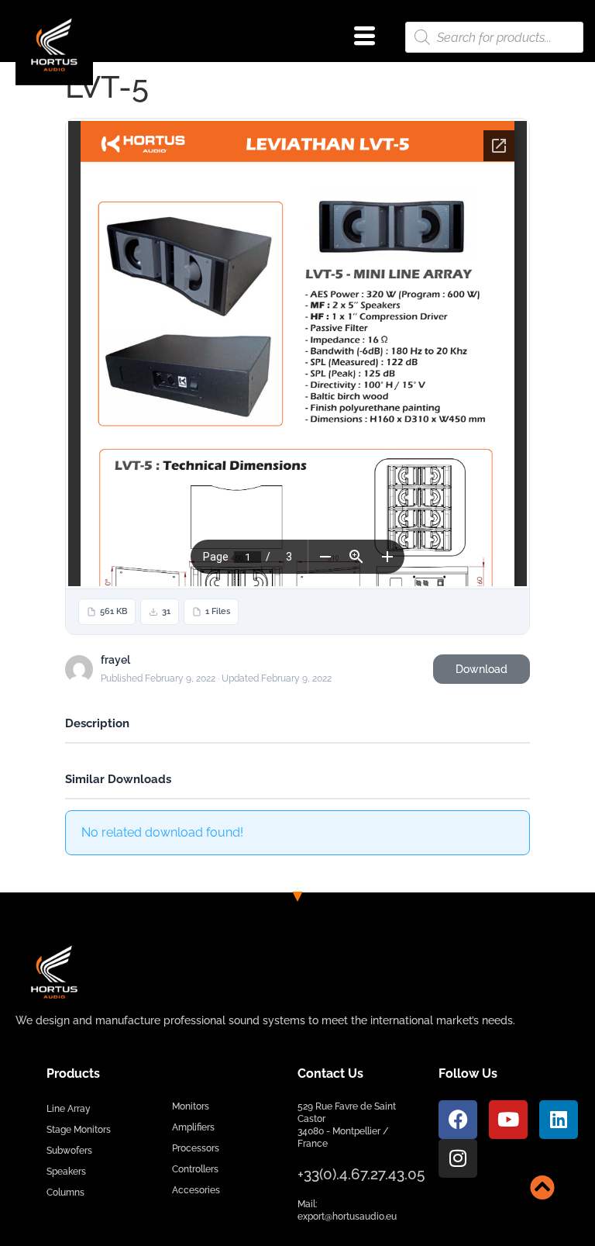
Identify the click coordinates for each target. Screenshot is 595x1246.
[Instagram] (458, 1158)
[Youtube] (508, 1119)
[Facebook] (458, 1119)
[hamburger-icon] (364, 38)
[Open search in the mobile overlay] (494, 37)
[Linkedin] (558, 1119)
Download (481, 669)
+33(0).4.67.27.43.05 (361, 1173)
